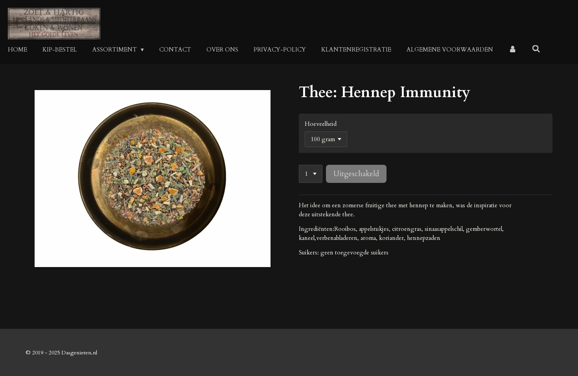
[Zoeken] (536, 49)
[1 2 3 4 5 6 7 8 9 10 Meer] (310, 174)
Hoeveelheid (321, 124)
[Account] (512, 49)
